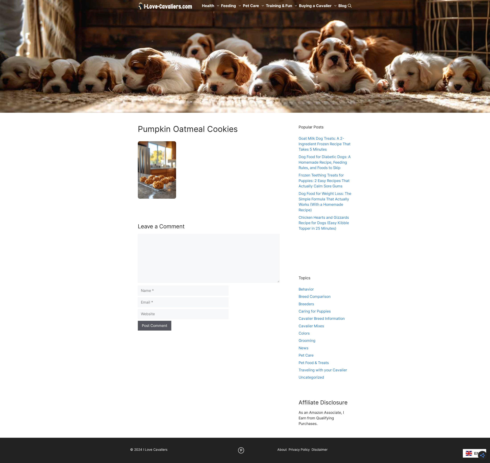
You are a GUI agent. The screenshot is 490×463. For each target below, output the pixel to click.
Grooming (307, 340)
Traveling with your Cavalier (323, 370)
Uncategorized (311, 377)
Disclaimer (319, 450)
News (303, 348)
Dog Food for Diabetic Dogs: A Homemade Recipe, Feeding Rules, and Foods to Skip (325, 162)
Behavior (306, 289)
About (282, 450)
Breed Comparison (315, 296)
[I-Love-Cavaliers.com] (165, 5)
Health (208, 5)
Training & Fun (279, 5)
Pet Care (251, 5)
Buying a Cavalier (315, 5)
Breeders (306, 304)
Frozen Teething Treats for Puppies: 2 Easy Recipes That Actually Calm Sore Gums (324, 181)
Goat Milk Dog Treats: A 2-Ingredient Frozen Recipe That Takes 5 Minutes (324, 144)
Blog (342, 5)
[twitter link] (241, 450)
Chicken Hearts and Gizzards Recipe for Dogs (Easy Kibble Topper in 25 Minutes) (324, 223)
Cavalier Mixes (311, 326)
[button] (349, 5)
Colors (304, 333)
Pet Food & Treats (314, 362)
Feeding (228, 5)
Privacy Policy (299, 450)
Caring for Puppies (315, 311)
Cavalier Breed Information (322, 318)
